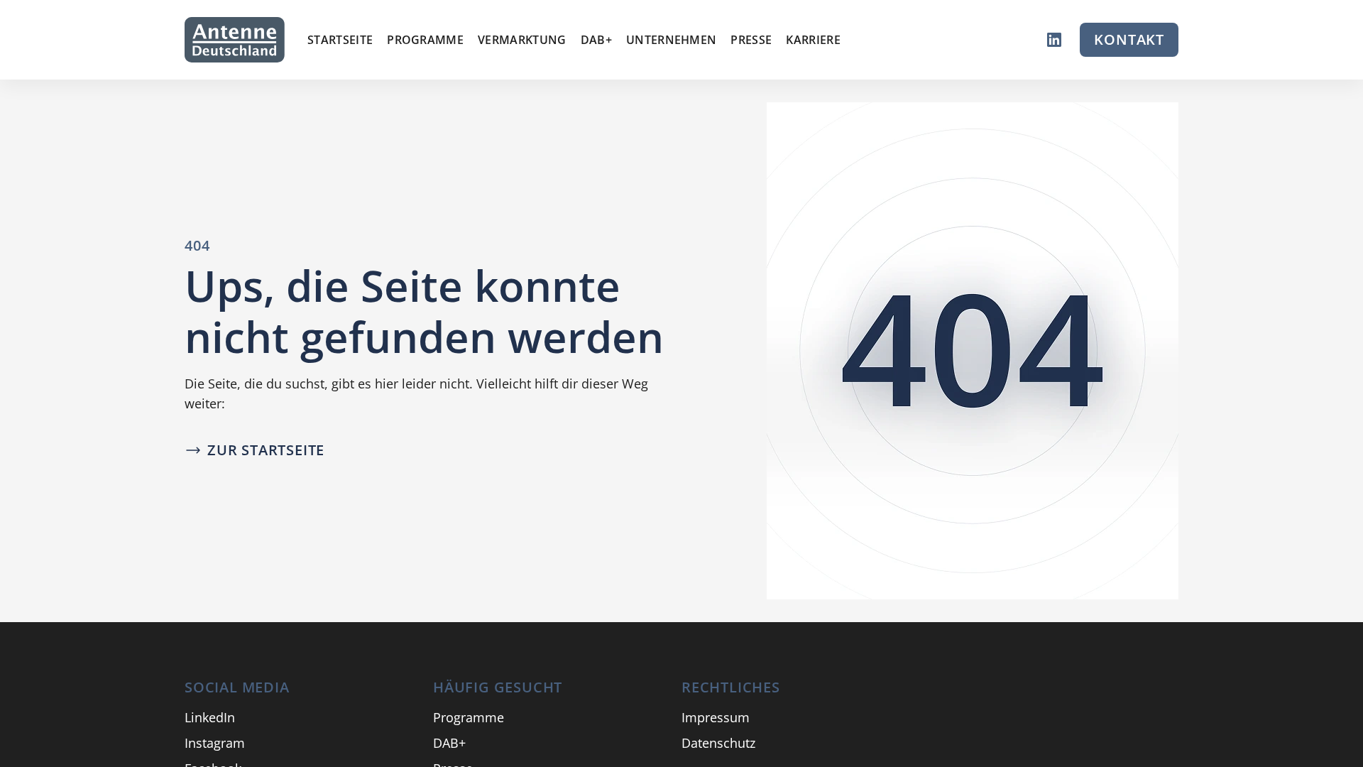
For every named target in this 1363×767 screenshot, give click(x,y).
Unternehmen (671, 39)
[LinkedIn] (1054, 40)
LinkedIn (210, 717)
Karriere (813, 39)
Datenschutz (718, 742)
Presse (751, 39)
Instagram (215, 742)
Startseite (340, 39)
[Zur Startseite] (235, 39)
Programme (425, 39)
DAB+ (596, 39)
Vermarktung (522, 39)
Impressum (716, 717)
